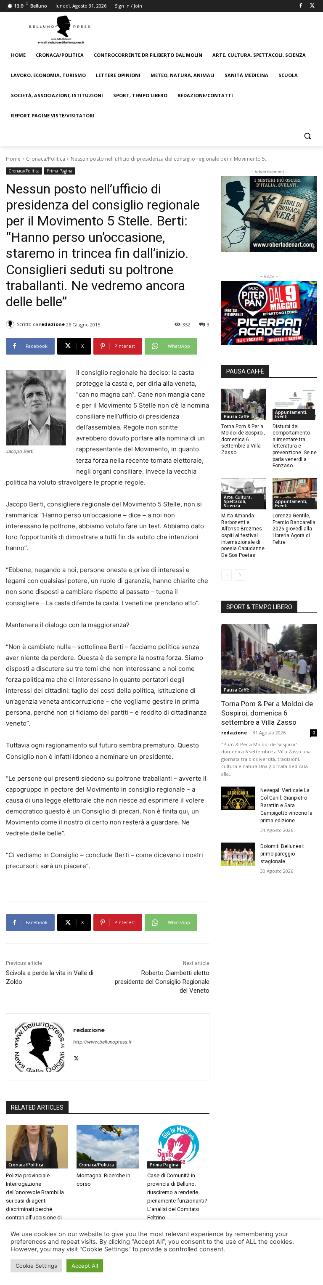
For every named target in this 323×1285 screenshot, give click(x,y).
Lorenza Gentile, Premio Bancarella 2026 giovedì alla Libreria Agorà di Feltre (294, 529)
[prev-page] (226, 575)
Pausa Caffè (236, 416)
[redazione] (11, 324)
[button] (307, 136)
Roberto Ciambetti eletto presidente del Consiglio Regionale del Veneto (162, 981)
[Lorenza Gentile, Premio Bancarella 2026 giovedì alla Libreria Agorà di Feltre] (295, 494)
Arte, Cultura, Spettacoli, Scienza (238, 501)
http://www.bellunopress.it (102, 1042)
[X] (312, 6)
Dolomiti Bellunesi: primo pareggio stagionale (282, 853)
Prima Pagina (59, 171)
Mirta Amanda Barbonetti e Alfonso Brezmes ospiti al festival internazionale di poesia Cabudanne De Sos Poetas (243, 535)
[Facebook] (300, 6)
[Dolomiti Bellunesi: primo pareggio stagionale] (238, 854)
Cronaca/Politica (45, 158)
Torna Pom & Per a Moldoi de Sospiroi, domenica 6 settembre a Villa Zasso (243, 440)
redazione (52, 324)
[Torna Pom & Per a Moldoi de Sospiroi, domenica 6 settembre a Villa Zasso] (243, 404)
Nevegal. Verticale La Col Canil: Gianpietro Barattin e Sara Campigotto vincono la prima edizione (286, 805)
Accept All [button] (84, 1265)
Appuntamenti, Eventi (291, 414)
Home (13, 158)
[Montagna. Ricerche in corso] (108, 1146)
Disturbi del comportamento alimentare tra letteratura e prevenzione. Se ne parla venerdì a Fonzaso (295, 446)
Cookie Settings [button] (36, 1265)
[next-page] (240, 575)
